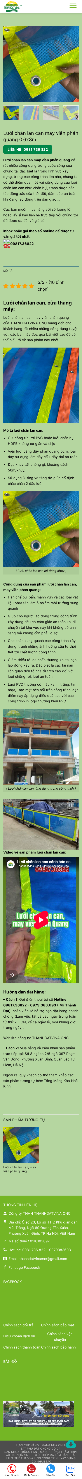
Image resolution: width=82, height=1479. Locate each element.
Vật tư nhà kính (17, 1455)
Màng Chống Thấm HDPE (59, 1452)
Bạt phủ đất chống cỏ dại (41, 1448)
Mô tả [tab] (7, 270)
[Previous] (10, 64)
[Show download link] (71, 1444)
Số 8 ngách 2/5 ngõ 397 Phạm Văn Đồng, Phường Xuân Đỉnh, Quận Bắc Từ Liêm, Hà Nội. (39, 1059)
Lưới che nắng (27, 1445)
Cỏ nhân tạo (41, 1461)
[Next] (72, 64)
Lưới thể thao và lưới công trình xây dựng (40, 1458)
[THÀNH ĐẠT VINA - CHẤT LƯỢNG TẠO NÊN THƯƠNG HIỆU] (25, 6)
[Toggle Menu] (73, 7)
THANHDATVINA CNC (28, 323)
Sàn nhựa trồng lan (20, 1452)
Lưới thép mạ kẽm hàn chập (55, 1455)
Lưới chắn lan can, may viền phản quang (19, 1169)
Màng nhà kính (53, 1445)
